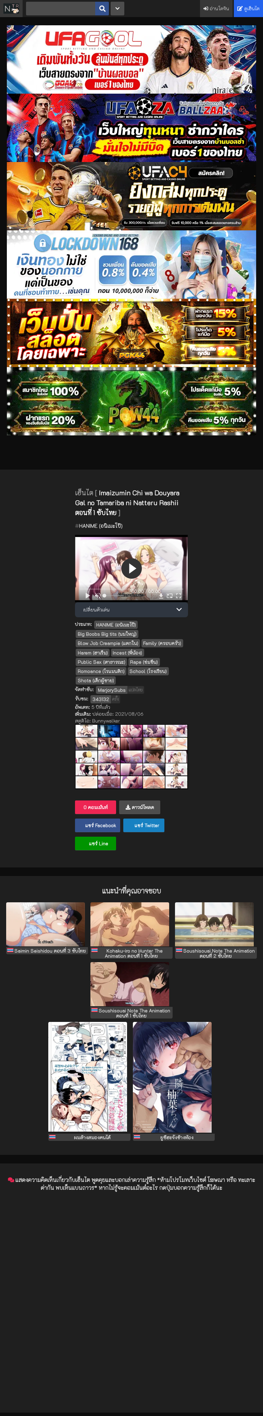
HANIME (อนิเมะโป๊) (101, 525)
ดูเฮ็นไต (251, 8)
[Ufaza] (131, 160)
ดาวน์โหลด (142, 807)
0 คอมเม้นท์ (96, 807)
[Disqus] (131, 1282)
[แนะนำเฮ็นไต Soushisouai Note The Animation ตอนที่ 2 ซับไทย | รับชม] (216, 924)
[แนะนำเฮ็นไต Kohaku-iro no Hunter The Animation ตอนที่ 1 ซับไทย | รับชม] (131, 924)
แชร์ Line (98, 843)
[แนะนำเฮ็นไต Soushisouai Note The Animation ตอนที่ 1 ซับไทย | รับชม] (131, 984)
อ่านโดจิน (218, 8)
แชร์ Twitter (146, 825)
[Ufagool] (131, 92)
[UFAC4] (131, 228)
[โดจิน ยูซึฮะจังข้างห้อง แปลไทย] (174, 1078)
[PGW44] (131, 433)
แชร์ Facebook (100, 825)
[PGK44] (131, 365)
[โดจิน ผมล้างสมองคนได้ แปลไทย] (89, 1078)
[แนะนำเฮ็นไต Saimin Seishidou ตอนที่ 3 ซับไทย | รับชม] (47, 924)
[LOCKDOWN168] (131, 297)
